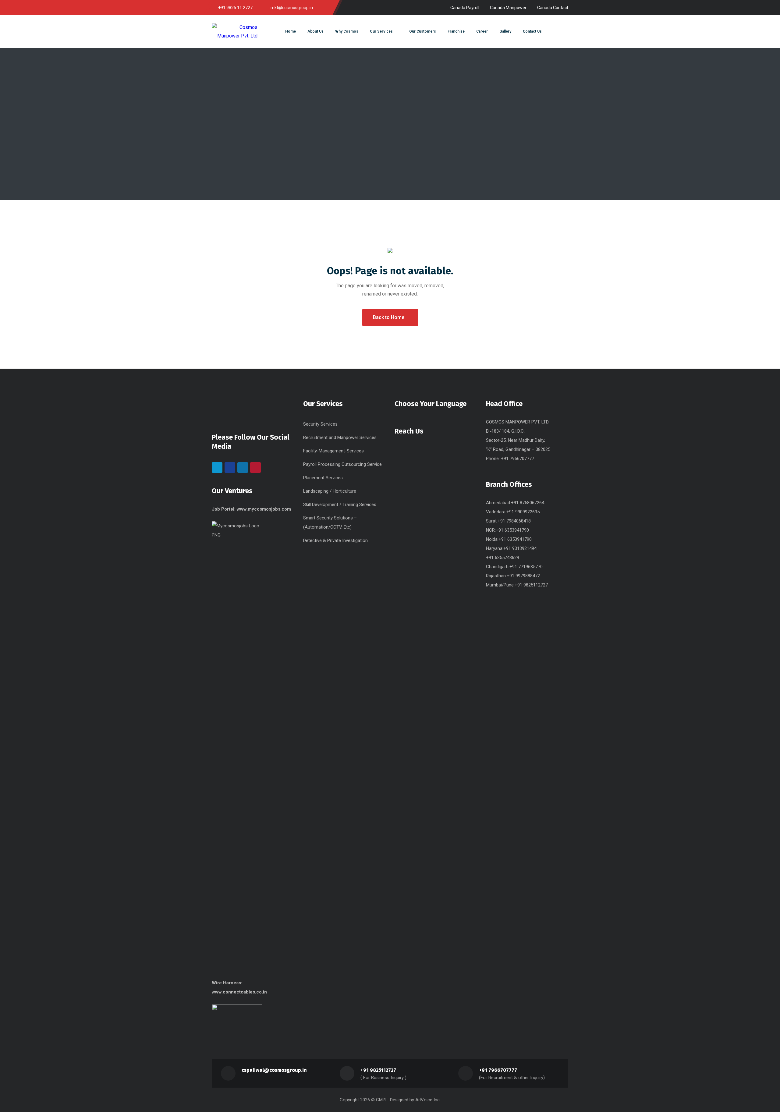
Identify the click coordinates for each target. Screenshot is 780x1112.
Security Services (320, 424)
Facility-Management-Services (333, 451)
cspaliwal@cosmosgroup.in (274, 1070)
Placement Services (323, 477)
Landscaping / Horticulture (329, 491)
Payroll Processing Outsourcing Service (342, 464)
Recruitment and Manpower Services (340, 437)
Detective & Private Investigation (335, 540)
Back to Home (388, 317)
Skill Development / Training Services (339, 504)
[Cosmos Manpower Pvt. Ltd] (234, 31)
